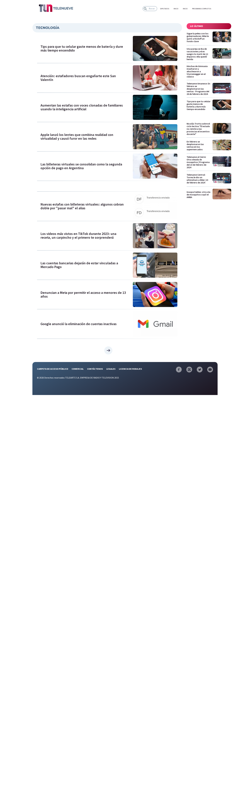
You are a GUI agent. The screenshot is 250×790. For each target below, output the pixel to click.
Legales (110, 368)
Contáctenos (95, 368)
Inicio (176, 9)
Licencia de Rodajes (130, 368)
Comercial (78, 368)
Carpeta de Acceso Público (52, 368)
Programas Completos (201, 9)
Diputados (164, 9)
